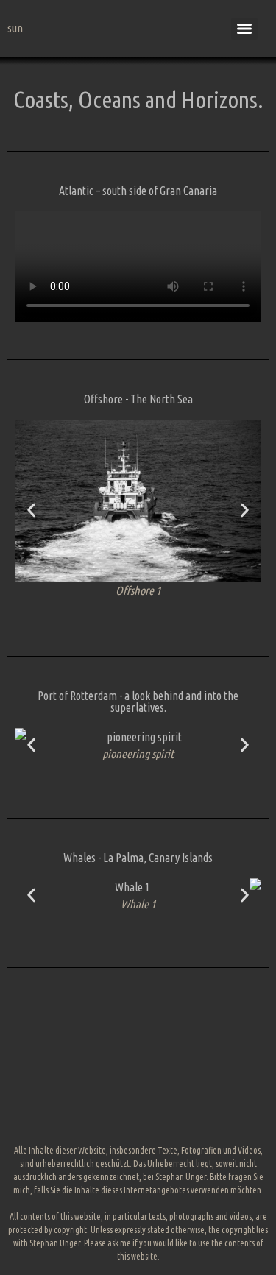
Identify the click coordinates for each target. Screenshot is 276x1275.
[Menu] (244, 29)
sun (15, 28)
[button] (31, 510)
